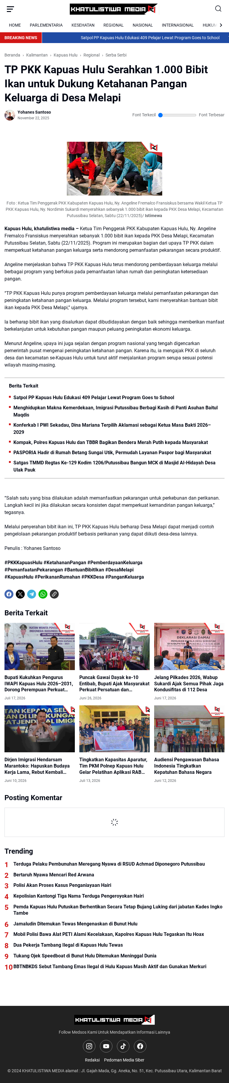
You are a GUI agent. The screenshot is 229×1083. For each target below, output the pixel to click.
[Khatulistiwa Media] (114, 9)
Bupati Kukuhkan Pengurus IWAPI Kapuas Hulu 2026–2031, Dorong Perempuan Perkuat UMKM (38, 684)
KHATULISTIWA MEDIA (43, 1070)
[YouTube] (106, 1046)
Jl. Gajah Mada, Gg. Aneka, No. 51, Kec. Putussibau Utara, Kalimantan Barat (151, 1070)
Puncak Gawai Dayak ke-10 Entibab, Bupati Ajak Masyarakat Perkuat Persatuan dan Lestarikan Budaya (114, 684)
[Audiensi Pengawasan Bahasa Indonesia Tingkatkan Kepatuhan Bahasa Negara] (189, 728)
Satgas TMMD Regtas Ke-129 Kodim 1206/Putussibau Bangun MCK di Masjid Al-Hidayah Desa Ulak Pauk (114, 466)
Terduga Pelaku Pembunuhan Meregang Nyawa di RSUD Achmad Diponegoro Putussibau (109, 864)
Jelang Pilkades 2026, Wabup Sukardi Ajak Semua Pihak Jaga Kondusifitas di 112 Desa (189, 684)
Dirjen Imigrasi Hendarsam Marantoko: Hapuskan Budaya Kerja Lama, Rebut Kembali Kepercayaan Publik (37, 766)
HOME (15, 25)
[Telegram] (31, 594)
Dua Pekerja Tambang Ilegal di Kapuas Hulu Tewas (68, 945)
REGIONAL (113, 25)
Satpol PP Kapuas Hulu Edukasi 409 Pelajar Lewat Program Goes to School (132, 37)
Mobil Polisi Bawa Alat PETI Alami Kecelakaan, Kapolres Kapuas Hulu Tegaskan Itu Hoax (108, 934)
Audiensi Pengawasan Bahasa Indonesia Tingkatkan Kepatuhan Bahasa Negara (186, 766)
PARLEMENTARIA (46, 25)
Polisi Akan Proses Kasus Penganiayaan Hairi (62, 885)
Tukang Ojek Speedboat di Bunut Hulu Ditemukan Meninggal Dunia (85, 956)
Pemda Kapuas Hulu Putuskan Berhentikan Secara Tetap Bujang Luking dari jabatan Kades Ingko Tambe (117, 910)
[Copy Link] (54, 594)
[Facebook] (8, 594)
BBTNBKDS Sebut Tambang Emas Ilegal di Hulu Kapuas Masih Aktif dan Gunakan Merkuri (109, 966)
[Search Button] (219, 9)
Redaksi (92, 1060)
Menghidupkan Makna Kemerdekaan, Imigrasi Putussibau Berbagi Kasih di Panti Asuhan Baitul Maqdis (115, 411)
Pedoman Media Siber (124, 1060)
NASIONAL (143, 25)
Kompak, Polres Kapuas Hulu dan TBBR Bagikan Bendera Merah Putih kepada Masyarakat (110, 442)
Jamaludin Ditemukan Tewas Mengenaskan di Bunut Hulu (75, 924)
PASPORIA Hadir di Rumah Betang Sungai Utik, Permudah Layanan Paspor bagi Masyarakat (112, 452)
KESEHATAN (83, 25)
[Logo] (114, 1020)
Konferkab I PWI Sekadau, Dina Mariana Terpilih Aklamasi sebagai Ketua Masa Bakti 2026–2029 (112, 428)
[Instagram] (89, 1046)
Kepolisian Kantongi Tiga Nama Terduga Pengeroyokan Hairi (78, 896)
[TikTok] (123, 1046)
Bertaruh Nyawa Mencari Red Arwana (53, 875)
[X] (20, 594)
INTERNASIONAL (178, 25)
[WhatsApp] (42, 594)
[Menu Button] (10, 9)
